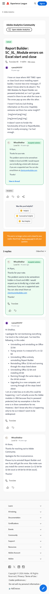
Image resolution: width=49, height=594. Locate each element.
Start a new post (27, 239)
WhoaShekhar (19, 142)
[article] (24, 286)
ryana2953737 (16, 67)
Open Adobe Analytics (21, 29)
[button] (13, 62)
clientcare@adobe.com (29, 170)
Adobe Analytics (9, 12)
